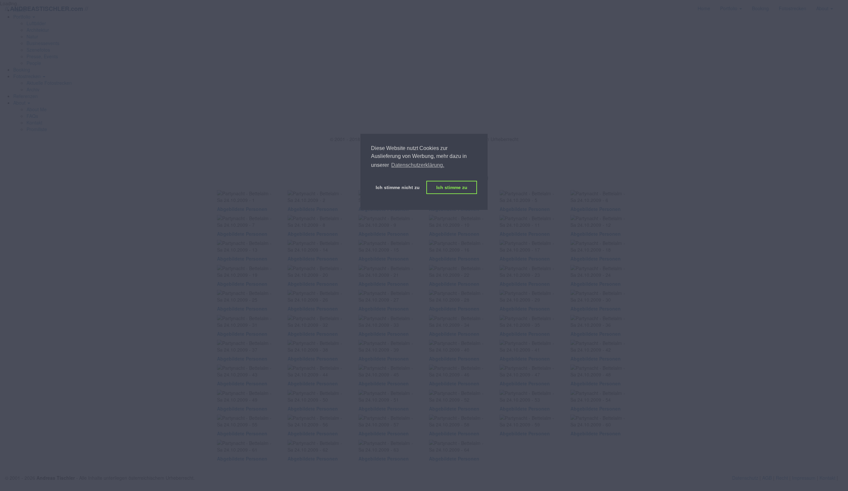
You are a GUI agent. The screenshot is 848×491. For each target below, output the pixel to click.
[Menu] (843, 5)
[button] (29, 76)
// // (46, 8)
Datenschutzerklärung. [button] (417, 165)
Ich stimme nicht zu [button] (398, 187)
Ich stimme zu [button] (451, 187)
